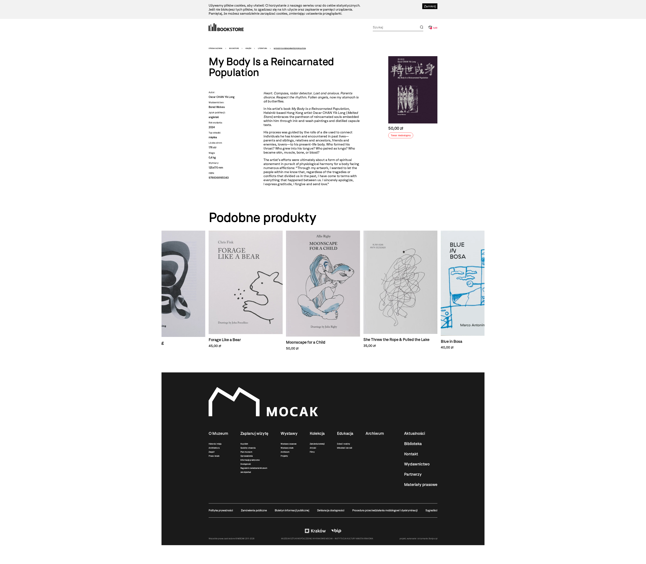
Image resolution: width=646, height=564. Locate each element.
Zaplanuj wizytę (254, 433)
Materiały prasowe (420, 484)
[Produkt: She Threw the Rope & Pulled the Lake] (323, 289)
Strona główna (215, 48)
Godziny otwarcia (248, 448)
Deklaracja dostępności (330, 510)
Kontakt (411, 454)
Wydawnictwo (417, 464)
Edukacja (345, 433)
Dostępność (245, 464)
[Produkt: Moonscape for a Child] (246, 290)
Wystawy (289, 433)
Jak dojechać (245, 472)
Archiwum (285, 452)
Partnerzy (413, 474)
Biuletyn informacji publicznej (292, 510)
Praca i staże (214, 456)
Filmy (312, 452)
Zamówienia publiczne (254, 510)
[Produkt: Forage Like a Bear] (168, 289)
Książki (248, 48)
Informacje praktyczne (250, 460)
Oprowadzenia (246, 456)
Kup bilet (244, 444)
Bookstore (234, 48)
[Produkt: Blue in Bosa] (400, 290)
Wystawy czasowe (288, 444)
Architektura (214, 448)
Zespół (211, 452)
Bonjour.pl (433, 538)
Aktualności (414, 433)
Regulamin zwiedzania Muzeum (253, 468)
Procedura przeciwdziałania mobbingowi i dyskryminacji (385, 510)
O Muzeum (218, 433)
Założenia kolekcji (317, 444)
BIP (336, 530)
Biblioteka (413, 443)
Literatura (262, 48)
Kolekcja (317, 433)
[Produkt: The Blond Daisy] (478, 290)
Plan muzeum (246, 452)
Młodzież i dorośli (344, 448)
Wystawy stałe (287, 448)
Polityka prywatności (221, 510)
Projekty (284, 456)
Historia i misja (215, 444)
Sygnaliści (431, 510)
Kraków (315, 530)
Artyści (313, 448)
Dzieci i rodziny (343, 444)
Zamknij (430, 6)
